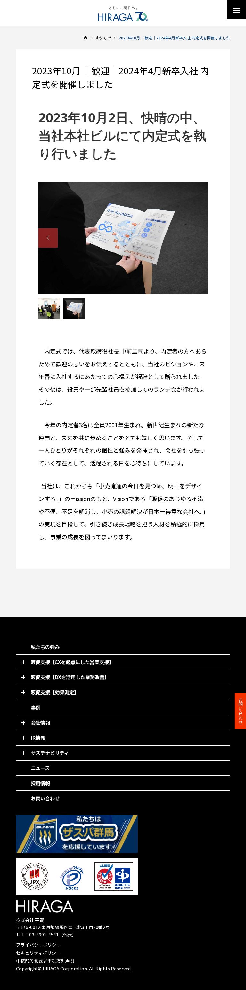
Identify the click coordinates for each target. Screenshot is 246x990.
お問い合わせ (45, 798)
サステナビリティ (50, 752)
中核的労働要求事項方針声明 (45, 960)
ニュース (40, 767)
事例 (35, 707)
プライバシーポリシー (38, 945)
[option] (123, 238)
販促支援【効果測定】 (55, 692)
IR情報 (38, 737)
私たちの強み (45, 646)
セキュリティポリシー (38, 953)
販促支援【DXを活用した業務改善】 (70, 676)
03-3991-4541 (44, 934)
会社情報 (40, 722)
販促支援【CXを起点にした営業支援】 (72, 661)
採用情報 (40, 783)
